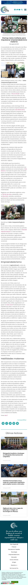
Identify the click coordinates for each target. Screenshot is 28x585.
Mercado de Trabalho (14, 549)
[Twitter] (17, 9)
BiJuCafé (5, 196)
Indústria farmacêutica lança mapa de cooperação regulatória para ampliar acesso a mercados (14, 482)
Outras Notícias (14, 559)
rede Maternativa (20, 109)
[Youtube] (19, 9)
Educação (14, 557)
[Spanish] (14, 583)
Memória (13, 565)
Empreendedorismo (14, 554)
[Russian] (12, 583)
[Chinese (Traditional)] (3, 583)
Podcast (14, 547)
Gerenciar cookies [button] (6, 582)
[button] (22, 9)
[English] (5, 583)
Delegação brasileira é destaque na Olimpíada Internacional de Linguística (13, 454)
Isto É (6, 415)
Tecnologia (14, 552)
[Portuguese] (10, 583)
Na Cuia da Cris (14, 568)
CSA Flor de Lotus (7, 194)
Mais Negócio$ (14, 544)
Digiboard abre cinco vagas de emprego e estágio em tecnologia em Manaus (13, 509)
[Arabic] (2, 583)
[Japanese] (8, 583)
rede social (9, 305)
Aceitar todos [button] (14, 582)
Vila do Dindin (15, 94)
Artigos (14, 562)
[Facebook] (15, 9)
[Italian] (7, 583)
